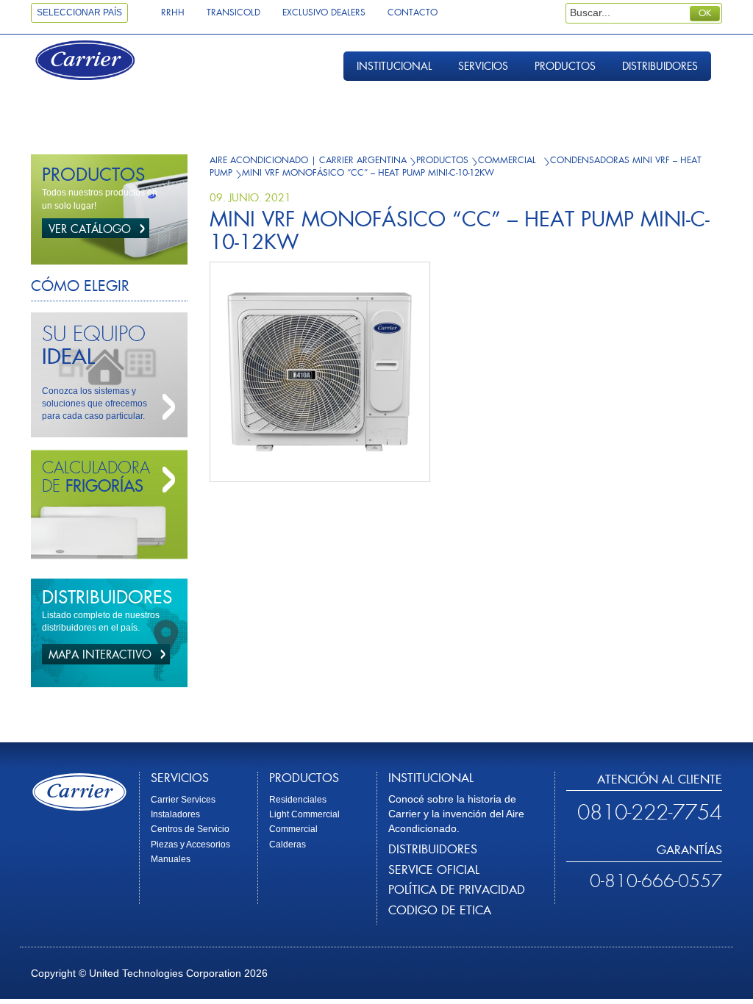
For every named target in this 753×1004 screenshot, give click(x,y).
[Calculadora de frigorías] (165, 480)
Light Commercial (304, 814)
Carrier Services (183, 800)
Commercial (293, 829)
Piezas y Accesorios (190, 844)
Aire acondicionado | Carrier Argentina (308, 160)
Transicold (233, 12)
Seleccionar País (79, 12)
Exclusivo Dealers (323, 12)
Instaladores (175, 814)
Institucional (394, 66)
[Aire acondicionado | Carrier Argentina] (98, 62)
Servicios (483, 66)
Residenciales (297, 800)
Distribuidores (660, 66)
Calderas (287, 844)
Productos (565, 66)
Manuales (170, 859)
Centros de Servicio (190, 829)
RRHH (173, 12)
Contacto (413, 12)
